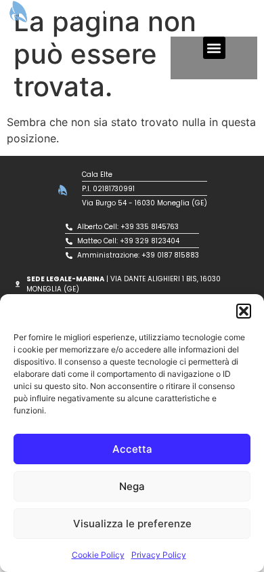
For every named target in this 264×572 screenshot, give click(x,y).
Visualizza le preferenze (132, 523)
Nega (132, 486)
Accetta (132, 449)
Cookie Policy (98, 555)
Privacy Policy (158, 555)
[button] (243, 311)
